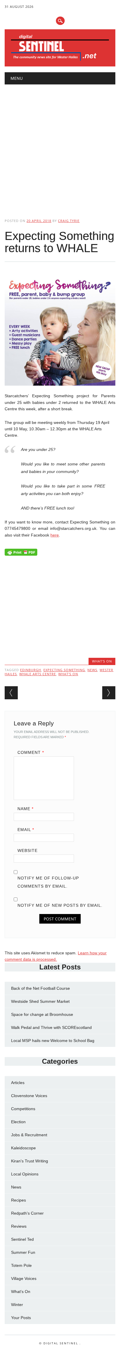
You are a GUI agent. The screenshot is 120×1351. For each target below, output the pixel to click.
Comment (30, 752)
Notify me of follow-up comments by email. (48, 882)
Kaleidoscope (23, 1148)
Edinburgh (30, 670)
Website (27, 850)
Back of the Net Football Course (40, 988)
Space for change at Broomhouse (42, 1014)
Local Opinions (24, 1174)
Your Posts (21, 1317)
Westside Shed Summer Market (40, 1001)
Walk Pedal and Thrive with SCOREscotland (51, 1027)
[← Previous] (11, 692)
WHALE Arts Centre (37, 674)
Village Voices (23, 1278)
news (92, 670)
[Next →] (108, 692)
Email (25, 829)
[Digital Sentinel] (60, 60)
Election (18, 1121)
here (54, 535)
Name (25, 808)
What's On (102, 661)
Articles (17, 1082)
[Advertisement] (60, 146)
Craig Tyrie (69, 220)
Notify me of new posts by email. (60, 905)
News (16, 1187)
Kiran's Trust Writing (29, 1161)
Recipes (18, 1200)
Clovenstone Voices (29, 1095)
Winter (17, 1304)
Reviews (19, 1226)
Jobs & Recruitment (29, 1135)
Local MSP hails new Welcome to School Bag (52, 1040)
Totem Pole (21, 1265)
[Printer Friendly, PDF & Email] (21, 553)
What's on (68, 674)
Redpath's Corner (27, 1213)
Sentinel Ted (22, 1239)
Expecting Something (64, 670)
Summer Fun (23, 1252)
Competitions (23, 1108)
